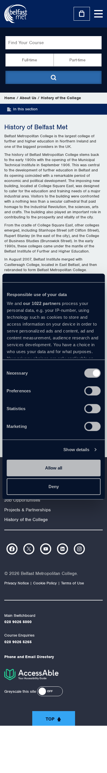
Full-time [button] (29, 59)
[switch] (92, 390)
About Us (28, 97)
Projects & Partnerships (27, 510)
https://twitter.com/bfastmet (29, 549)
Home (9, 97)
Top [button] (50, 719)
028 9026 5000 (18, 621)
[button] (50, 691)
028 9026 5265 (18, 641)
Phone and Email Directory (29, 656)
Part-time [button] (77, 59)
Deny (54, 486)
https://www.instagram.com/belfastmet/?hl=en (79, 549)
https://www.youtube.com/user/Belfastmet (45, 549)
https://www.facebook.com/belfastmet (12, 549)
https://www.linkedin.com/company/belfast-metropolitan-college (62, 549)
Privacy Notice (16, 583)
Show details (76, 449)
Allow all (53, 467)
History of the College (61, 97)
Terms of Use (72, 583)
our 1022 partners (42, 303)
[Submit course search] (53, 77)
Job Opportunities (22, 500)
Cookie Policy (45, 583)
